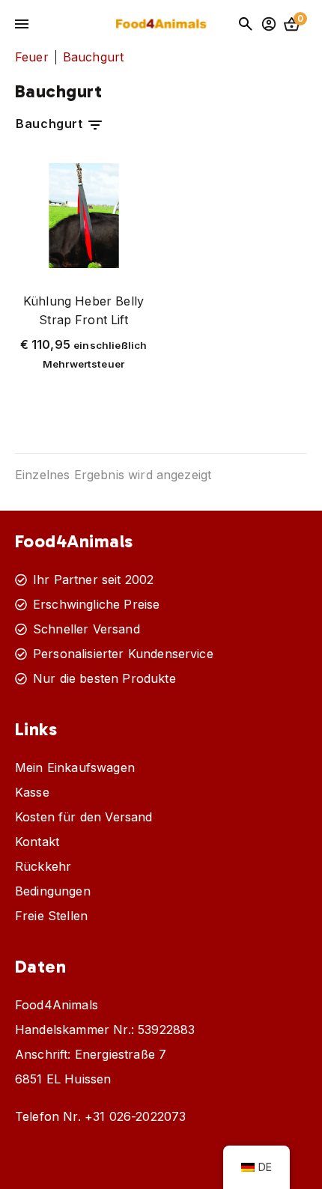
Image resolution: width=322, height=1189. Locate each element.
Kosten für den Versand (84, 816)
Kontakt (37, 841)
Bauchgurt (51, 123)
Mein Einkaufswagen (75, 767)
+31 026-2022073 (135, 1116)
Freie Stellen (51, 915)
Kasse (32, 792)
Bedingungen (53, 891)
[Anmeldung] (269, 24)
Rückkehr (43, 866)
